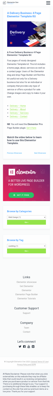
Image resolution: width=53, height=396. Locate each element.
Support (26, 313)
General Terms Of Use (39, 362)
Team (26, 327)
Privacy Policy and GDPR (26, 364)
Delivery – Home (18, 106)
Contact (26, 332)
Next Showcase (40, 153)
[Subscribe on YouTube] (28, 346)
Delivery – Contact (18, 116)
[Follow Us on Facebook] (24, 346)
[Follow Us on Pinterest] (33, 346)
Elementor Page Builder (26, 294)
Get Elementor (26, 286)
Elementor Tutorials (26, 298)
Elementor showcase (27, 282)
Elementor (26, 290)
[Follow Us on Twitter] (20, 346)
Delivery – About (18, 109)
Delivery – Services (19, 113)
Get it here (31, 128)
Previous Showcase (14, 153)
